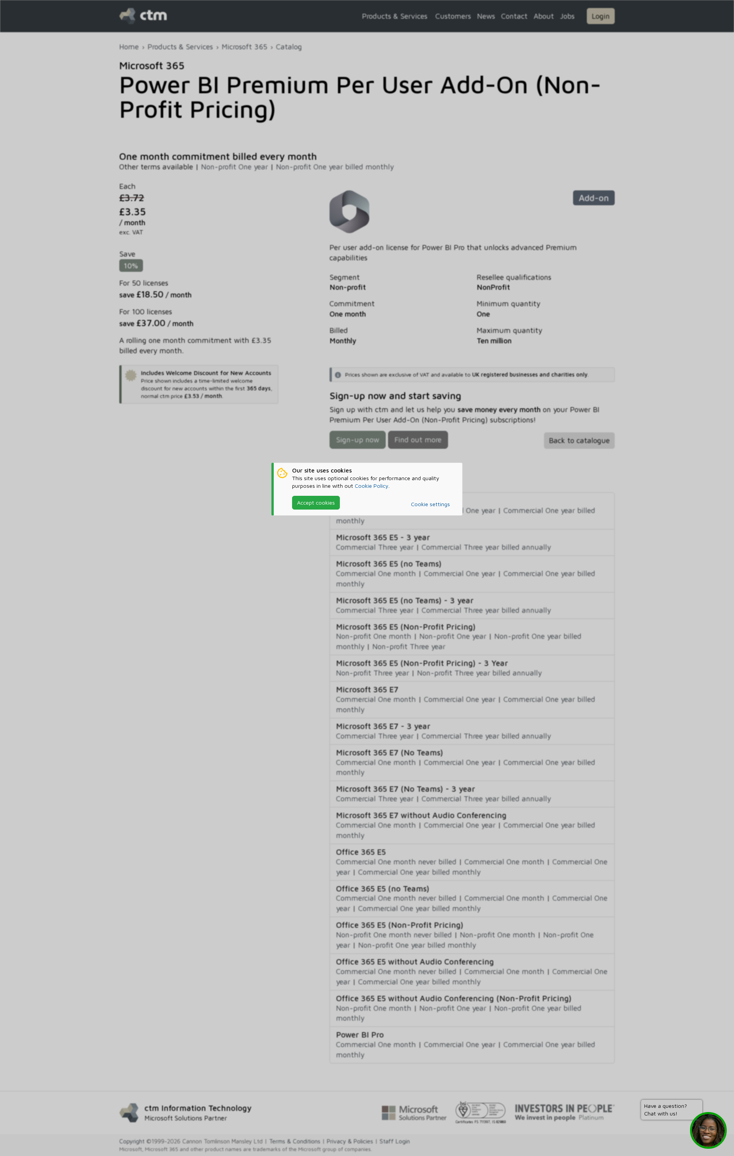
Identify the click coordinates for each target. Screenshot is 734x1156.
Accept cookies (316, 502)
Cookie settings (430, 504)
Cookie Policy (371, 485)
